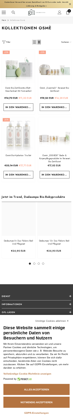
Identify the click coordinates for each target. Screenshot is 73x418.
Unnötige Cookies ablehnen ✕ (52, 321)
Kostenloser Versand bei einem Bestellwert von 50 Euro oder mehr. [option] (36, 4)
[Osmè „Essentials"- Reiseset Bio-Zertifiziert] (54, 66)
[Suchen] (13, 12)
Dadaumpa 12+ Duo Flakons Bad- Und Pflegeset (54, 242)
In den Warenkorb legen (19, 107)
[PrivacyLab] (24, 379)
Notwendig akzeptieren (36, 402)
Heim (4, 20)
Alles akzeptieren (36, 389)
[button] (34, 42)
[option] (18, 230)
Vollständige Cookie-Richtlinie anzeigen (27, 373)
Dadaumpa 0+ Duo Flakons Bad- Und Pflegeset (18, 242)
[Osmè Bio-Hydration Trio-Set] (18, 133)
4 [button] (43, 264)
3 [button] (39, 264)
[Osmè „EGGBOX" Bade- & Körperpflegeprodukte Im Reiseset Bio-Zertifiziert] (54, 133)
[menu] (4, 12)
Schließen (70, 4)
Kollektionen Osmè (17, 20)
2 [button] (34, 264)
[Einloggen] (59, 12)
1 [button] (30, 264)
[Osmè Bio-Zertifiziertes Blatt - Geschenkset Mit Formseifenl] (18, 66)
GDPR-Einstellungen (36, 413)
